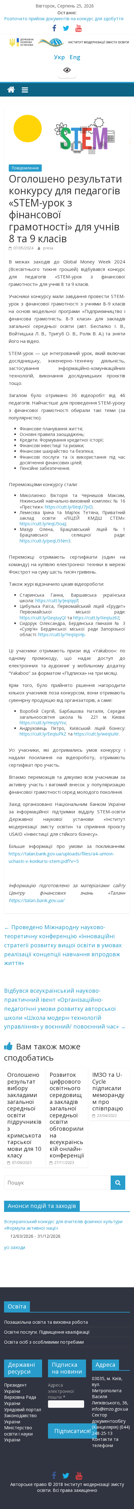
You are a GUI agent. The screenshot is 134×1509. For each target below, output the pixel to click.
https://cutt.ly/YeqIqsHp (61, 634)
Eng (74, 57)
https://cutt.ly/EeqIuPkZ (43, 734)
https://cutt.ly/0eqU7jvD (69, 507)
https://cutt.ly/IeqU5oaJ (43, 524)
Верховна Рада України (20, 1400)
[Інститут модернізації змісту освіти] (11, 90)
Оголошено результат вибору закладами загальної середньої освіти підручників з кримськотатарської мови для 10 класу (24, 1115)
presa (48, 248)
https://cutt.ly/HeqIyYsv (43, 723)
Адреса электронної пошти (61, 1391)
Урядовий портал (22, 1409)
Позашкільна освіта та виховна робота (46, 1322)
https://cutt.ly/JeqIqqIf (56, 600)
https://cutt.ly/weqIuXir (96, 734)
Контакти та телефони (105, 1442)
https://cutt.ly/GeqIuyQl (43, 618)
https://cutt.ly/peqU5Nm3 (45, 541)
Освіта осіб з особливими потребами (44, 1342)
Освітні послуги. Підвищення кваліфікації (47, 1332)
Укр (59, 57)
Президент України (15, 1388)
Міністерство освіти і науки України (18, 1434)
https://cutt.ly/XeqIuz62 (96, 618)
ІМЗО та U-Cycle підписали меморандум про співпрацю (108, 1091)
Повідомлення (25, 168)
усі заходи (14, 1247)
